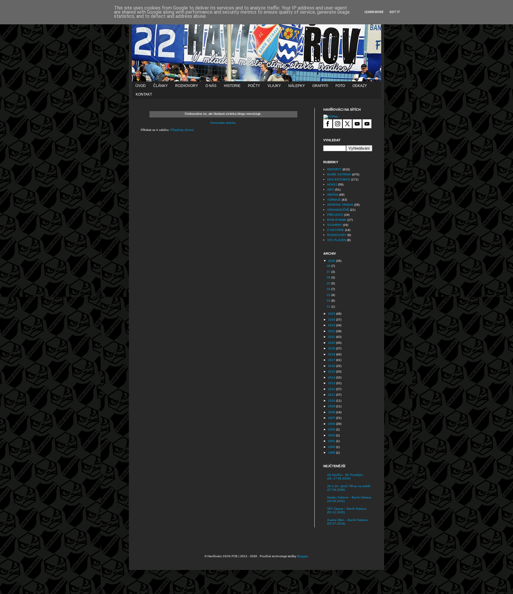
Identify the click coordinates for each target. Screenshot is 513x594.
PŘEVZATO (335, 214)
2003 (332, 435)
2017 (332, 360)
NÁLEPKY (296, 86)
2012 (332, 389)
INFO (330, 189)
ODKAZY (359, 86)
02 (329, 300)
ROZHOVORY (186, 86)
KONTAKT (144, 94)
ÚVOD (140, 86)
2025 (332, 313)
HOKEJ (332, 184)
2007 (332, 417)
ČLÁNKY (160, 86)
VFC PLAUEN (336, 240)
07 (329, 271)
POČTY (254, 86)
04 (329, 289)
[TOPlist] (330, 116)
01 (329, 306)
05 (329, 283)
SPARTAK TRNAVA (340, 204)
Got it (395, 12)
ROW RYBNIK (336, 219)
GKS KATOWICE (338, 179)
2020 (332, 342)
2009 (332, 406)
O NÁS (210, 86)
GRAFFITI (320, 86)
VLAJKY (274, 86)
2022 (332, 331)
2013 (332, 383)
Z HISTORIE (335, 230)
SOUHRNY (334, 224)
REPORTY (334, 169)
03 (329, 295)
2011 (332, 394)
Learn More (374, 12)
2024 (332, 319)
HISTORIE (232, 86)
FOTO (340, 86)
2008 (332, 412)
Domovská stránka (223, 122)
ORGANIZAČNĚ (338, 209)
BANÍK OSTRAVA (339, 174)
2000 (332, 447)
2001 (332, 441)
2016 (332, 366)
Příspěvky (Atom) (182, 130)
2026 (332, 260)
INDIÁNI (332, 194)
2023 (332, 325)
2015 (332, 371)
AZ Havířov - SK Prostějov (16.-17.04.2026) (345, 476)
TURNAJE (334, 199)
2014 (332, 377)
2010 (332, 400)
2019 (332, 348)
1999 (332, 452)
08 (329, 265)
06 (329, 277)
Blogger (302, 556)
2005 (332, 429)
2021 (332, 336)
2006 (332, 423)
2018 (332, 354)
